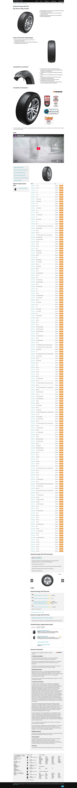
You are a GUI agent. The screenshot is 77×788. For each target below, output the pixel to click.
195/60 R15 (33, 302)
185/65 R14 (33, 257)
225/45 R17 (33, 427)
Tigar (59, 757)
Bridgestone (41, 759)
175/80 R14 (33, 232)
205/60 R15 (33, 344)
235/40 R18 (33, 468)
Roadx (53, 760)
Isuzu (46, 775)
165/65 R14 (33, 205)
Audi (39, 773)
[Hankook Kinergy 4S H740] (34, 637)
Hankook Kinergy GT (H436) (43, 642)
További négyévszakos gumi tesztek (37, 612)
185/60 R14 (33, 248)
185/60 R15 (33, 252)
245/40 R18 (33, 510)
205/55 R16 (33, 331)
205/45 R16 (33, 322)
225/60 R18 (33, 459)
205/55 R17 (33, 338)
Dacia (40, 777)
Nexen (53, 758)
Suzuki (59, 775)
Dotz (46, 768)
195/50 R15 (33, 277)
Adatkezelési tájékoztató (17, 758)
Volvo (59, 777)
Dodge (40, 778)
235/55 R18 (33, 504)
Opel (52, 775)
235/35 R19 (33, 465)
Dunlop (40, 761)
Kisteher (38, 627)
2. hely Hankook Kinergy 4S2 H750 (33, 760)
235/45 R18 (33, 481)
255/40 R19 (33, 537)
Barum (40, 757)
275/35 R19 (33, 546)
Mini (52, 773)
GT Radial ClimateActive (22, 188)
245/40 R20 (33, 515)
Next (62, 580)
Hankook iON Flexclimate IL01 (43, 630)
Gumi (37, 1)
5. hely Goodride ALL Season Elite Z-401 (33, 768)
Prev (32, 580)
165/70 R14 (33, 212)
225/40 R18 (33, 418)
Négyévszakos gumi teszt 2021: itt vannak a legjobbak (42, 617)
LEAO (46, 763)
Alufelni (15, 774)
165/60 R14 (33, 196)
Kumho (46, 762)
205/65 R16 (33, 365)
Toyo (58, 758)
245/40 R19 (33, 512)
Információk (46, 1)
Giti (45, 757)
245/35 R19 (33, 506)
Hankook (46, 760)
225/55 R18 (33, 452)
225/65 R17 (33, 463)
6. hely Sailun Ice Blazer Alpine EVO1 (33, 771)
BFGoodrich (41, 758)
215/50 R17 (33, 387)
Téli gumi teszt (16, 769)
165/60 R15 (33, 201)
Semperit (59, 756)
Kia (45, 777)
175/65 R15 (33, 223)
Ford (46, 773)
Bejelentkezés (61, 1)
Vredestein (59, 761)
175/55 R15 (33, 214)
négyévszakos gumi (38, 558)
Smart (59, 773)
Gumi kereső (16, 761)
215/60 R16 (33, 405)
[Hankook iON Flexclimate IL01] (34, 632)
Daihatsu (40, 777)
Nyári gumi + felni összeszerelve (19, 773)
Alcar (40, 768)
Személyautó (33, 627)
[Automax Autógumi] (15, 1)
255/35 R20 (33, 535)
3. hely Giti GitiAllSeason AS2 (33, 762)
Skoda (59, 772)
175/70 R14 (33, 226)
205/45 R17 (33, 324)
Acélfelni (15, 774)
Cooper (40, 760)
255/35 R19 (33, 530)
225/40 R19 (33, 423)
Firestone (40, 763)
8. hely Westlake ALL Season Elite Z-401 (33, 777)
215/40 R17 (33, 371)
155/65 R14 (33, 192)
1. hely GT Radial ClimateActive (33, 757)
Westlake (59, 761)
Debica (40, 761)
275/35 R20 (33, 548)
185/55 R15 (33, 239)
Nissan (53, 775)
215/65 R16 (33, 412)
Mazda (46, 778)
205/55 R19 (33, 342)
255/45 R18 (33, 539)
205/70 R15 (33, 369)
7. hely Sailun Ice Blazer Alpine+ (33, 774)
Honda (46, 774)
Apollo (40, 757)
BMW (40, 774)
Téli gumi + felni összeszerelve (18, 772)
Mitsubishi (53, 774)
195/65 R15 (33, 306)
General (46, 757)
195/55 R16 (33, 291)
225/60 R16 (33, 456)
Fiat (46, 772)
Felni (41, 1)
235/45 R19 (33, 488)
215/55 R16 (33, 394)
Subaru (59, 774)
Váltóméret (15, 762)
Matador (53, 756)
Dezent (46, 768)
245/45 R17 (33, 517)
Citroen (40, 776)
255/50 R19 (33, 542)
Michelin (53, 757)
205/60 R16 (33, 353)
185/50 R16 (33, 235)
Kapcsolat (15, 757)
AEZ (39, 768)
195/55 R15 (33, 286)
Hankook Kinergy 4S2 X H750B (44, 644)
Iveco (46, 776)
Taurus (59, 757)
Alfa (39, 772)
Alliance (40, 756)
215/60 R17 (33, 409)
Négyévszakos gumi (17, 765)
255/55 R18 (33, 544)
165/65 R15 (33, 210)
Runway (53, 761)
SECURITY (53, 763)
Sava (52, 763)
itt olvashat (16, 784)
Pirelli (52, 759)
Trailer (59, 776)
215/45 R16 (33, 376)
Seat (52, 778)
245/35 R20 (33, 508)
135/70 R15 (33, 185)
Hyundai (46, 775)
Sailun (53, 762)
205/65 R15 (33, 360)
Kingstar (46, 761)
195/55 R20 (33, 300)
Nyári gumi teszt (16, 770)
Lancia (46, 777)
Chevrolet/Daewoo (42, 775)
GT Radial (46, 759)
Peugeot (53, 776)
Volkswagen (59, 777)
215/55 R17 (33, 400)
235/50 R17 (33, 492)
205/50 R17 (33, 329)
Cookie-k (15, 759)
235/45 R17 (33, 477)
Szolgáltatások (53, 1)
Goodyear (46, 759)
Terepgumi (15, 767)
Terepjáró (42, 627)
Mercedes (53, 772)
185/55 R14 (33, 237)
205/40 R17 (33, 320)
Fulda (46, 756)
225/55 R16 (33, 447)
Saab (52, 777)
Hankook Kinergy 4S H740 (43, 636)
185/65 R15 (33, 261)
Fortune (40, 763)
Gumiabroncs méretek (17, 761)
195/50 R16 (33, 282)
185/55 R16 (33, 243)
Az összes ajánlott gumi (30, 779)
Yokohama (59, 762)
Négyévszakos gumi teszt (17, 770)
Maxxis (53, 757)
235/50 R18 (33, 495)
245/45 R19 (33, 526)
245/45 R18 (33, 521)
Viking (59, 760)
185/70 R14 (33, 270)
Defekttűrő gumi (16, 766)
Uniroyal (59, 759)
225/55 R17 (33, 450)
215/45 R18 (33, 382)
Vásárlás (61, 185)
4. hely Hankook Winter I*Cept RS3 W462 (33, 765)
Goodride (46, 758)
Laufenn (46, 763)
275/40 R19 (33, 551)
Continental (41, 759)
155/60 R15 (33, 187)
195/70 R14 (33, 317)
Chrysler (40, 775)
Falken (40, 762)
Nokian (53, 759)
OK (62, 786)
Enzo (52, 768)
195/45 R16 (33, 273)
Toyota (59, 775)
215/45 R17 (33, 378)
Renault (53, 777)
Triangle (59, 759)
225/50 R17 (33, 436)
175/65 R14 (33, 219)
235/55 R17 (33, 499)
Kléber (46, 761)
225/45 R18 (33, 432)
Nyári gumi (15, 765)
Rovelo (53, 761)
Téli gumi (15, 764)
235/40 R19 (33, 474)
